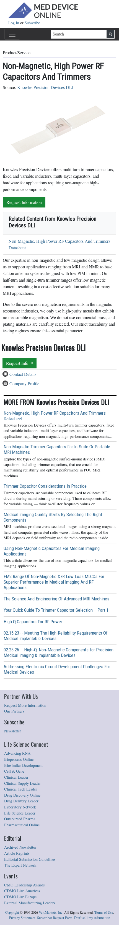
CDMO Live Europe (20, 896)
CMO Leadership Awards (24, 885)
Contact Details (22, 374)
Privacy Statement (22, 917)
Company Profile (24, 383)
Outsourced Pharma (19, 818)
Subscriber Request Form (55, 917)
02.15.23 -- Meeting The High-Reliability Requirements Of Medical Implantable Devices (56, 635)
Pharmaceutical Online (22, 824)
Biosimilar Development (23, 765)
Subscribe (32, 22)
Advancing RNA (17, 753)
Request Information (24, 202)
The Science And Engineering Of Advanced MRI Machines (56, 599)
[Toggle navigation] (12, 34)
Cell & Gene (14, 771)
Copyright (12, 912)
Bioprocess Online (18, 759)
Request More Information (25, 705)
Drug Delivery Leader (21, 800)
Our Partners (14, 711)
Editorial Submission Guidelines (30, 859)
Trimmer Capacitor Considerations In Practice (45, 486)
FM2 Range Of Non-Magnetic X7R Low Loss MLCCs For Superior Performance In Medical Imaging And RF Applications (54, 582)
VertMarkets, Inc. (51, 912)
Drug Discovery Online (22, 795)
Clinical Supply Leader (22, 783)
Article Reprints (17, 853)
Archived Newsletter (20, 847)
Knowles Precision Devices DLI (45, 87)
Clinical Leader (16, 777)
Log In (14, 22)
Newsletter (12, 730)
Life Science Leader (19, 813)
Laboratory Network (20, 807)
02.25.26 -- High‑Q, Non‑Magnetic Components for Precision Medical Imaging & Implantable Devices (58, 652)
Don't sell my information (92, 917)
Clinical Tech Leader (20, 789)
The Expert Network (20, 865)
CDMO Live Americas (22, 890)
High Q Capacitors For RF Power (33, 621)
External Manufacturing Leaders (29, 902)
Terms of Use (103, 912)
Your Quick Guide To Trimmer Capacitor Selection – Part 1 (56, 610)
